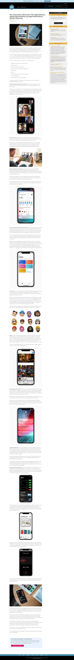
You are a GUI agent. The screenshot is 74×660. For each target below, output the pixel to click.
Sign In (65, 3)
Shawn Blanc (31, 657)
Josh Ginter (13, 21)
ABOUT (18, 7)
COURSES (22, 7)
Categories (50, 6)
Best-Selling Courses (58, 26)
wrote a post (12, 55)
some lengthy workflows (28, 298)
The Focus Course (41, 657)
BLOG (25, 7)
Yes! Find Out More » (17, 645)
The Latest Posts (58, 43)
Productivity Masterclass (55, 33)
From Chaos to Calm (54, 55)
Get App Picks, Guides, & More (58, 14)
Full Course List (53, 37)
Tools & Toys (46, 657)
